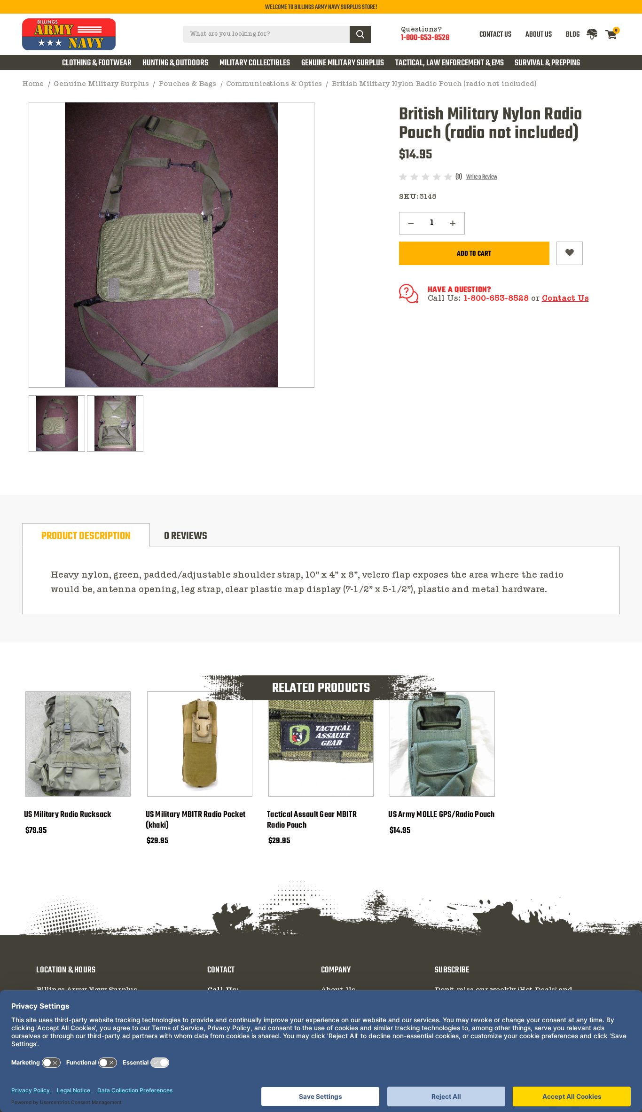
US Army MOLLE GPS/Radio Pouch (441, 815)
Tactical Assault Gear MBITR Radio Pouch (312, 820)
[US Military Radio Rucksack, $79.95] (78, 744)
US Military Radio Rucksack (67, 815)
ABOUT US (538, 35)
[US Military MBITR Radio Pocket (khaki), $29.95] (199, 744)
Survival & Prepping (547, 63)
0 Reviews (185, 536)
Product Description (86, 536)
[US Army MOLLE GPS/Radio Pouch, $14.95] (442, 744)
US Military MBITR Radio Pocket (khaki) (196, 820)
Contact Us (565, 298)
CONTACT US (495, 35)
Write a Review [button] (481, 177)
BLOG (572, 35)
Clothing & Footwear (97, 63)
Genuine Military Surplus (342, 63)
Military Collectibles (254, 63)
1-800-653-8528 (425, 38)
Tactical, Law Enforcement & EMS (449, 63)
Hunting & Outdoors (175, 63)
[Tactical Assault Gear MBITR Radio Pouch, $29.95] (321, 744)
